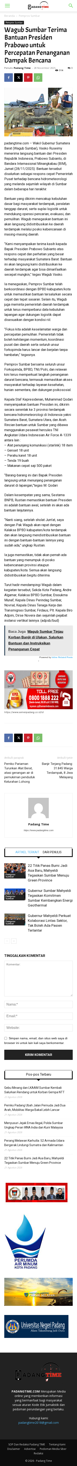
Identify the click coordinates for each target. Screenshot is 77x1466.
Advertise (30, 1449)
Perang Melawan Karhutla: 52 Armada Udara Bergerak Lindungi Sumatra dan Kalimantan (34, 1143)
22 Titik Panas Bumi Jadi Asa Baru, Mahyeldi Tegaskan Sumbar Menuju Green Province (34, 1160)
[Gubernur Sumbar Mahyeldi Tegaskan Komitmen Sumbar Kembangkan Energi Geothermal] (15, 894)
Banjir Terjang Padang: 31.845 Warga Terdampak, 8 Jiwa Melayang (57, 770)
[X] (18, 77)
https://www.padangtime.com (38, 830)
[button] (7, 5)
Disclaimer (13, 1449)
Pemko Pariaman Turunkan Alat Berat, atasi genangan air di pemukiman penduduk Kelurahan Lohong (19, 773)
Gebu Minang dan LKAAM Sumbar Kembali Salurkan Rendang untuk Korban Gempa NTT (34, 1090)
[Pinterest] (28, 77)
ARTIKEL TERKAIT (27, 852)
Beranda (9, 16)
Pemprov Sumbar (29, 16)
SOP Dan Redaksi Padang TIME (26, 1444)
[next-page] (13, 941)
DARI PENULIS (52, 852)
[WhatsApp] (38, 77)
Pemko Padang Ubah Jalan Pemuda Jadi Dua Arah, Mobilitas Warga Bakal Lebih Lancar (34, 1108)
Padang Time (22, 67)
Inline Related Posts (62, 657)
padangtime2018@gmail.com (38, 1423)
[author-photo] (38, 818)
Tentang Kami (57, 1444)
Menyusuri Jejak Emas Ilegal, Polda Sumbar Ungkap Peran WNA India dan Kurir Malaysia (33, 1125)
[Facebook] (8, 77)
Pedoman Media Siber (53, 1449)
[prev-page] (7, 941)
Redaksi (38, 1453)
